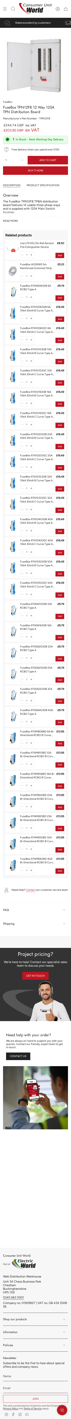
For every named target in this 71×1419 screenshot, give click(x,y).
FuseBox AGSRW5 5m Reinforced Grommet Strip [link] (36, 266)
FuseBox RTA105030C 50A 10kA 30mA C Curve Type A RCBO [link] (36, 584)
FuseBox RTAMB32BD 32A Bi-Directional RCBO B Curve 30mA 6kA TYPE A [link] (37, 839)
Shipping (8, 923)
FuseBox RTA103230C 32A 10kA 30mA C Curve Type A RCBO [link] (36, 499)
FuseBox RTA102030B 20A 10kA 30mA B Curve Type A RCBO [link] (36, 436)
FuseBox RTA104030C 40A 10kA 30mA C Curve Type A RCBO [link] (36, 542)
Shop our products (15, 1319)
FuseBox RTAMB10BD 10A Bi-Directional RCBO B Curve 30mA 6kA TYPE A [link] (37, 754)
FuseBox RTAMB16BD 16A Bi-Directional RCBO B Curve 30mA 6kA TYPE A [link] (37, 776)
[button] (22, 255)
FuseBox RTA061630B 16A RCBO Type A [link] (35, 627)
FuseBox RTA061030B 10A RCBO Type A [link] (36, 605)
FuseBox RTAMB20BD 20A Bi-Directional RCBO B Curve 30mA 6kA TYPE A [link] (37, 797)
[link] (13, 249)
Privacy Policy (10, 1408)
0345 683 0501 (13, 1297)
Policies (8, 1345)
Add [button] (60, 255)
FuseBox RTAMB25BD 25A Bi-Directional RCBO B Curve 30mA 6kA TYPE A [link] (37, 818)
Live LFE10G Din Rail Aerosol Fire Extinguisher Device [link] (37, 245)
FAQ (6, 910)
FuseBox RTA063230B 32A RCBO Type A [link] (36, 690)
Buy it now (35, 170)
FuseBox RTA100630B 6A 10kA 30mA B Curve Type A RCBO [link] (36, 309)
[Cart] (66, 9)
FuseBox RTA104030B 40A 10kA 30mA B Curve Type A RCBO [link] (36, 521)
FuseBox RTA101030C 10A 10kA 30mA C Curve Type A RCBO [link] (36, 372)
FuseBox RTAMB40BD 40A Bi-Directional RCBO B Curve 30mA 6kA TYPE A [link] (37, 860)
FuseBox (7, 101)
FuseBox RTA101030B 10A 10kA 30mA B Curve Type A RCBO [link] (36, 351)
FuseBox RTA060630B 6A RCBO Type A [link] (35, 287)
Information (10, 1332)
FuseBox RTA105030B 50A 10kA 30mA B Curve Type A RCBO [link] (36, 563)
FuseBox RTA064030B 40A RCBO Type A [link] (36, 712)
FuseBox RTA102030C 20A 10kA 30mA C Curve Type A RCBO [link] (36, 457)
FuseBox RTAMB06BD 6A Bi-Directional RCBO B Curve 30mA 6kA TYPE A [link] (37, 733)
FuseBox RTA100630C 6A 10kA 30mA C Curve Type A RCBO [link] (36, 330)
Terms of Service (33, 1408)
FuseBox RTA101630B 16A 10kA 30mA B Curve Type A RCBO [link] (36, 394)
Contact (30, 890)
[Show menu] (5, 9)
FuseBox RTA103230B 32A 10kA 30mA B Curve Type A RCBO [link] (36, 478)
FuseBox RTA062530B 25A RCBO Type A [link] (36, 669)
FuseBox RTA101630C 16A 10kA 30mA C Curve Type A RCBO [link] (36, 415)
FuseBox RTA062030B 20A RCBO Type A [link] (36, 648)
